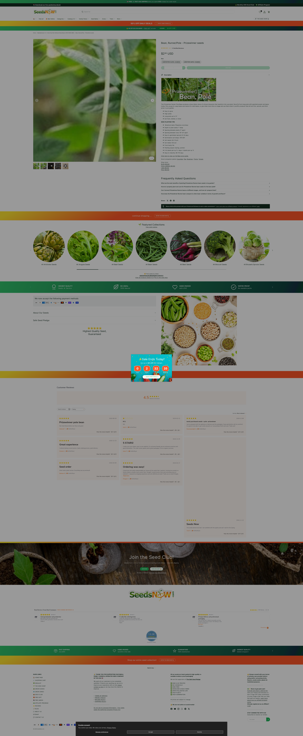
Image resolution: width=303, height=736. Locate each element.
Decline (199, 732)
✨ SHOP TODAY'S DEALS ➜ (151, 376)
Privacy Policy (111, 728)
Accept (151, 732)
